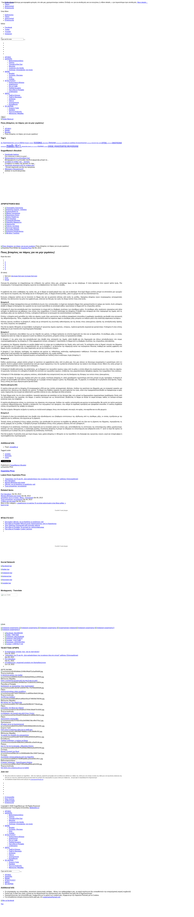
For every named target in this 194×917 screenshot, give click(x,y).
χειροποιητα (60, 146)
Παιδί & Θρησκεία (15, 851)
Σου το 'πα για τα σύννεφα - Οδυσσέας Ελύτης (17, 746)
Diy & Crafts (13, 840)
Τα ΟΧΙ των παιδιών (8, 697)
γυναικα (38, 142)
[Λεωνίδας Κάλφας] (12, 229)
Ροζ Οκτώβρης (10, 481)
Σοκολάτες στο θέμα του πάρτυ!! (12, 708)
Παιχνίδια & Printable (12, 523)
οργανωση (3, 146)
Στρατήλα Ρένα (26, 248)
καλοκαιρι (89, 142)
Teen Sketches (10, 525)
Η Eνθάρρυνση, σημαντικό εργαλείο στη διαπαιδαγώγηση (25, 662)
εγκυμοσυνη (59, 142)
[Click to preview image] (18, 246)
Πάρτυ (7, 16)
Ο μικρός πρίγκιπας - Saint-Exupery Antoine (16, 762)
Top (2, 904)
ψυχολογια (72, 146)
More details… (142, 2)
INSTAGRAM (19, 636)
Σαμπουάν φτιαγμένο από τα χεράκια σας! (19, 165)
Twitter (7, 29)
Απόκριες (12, 853)
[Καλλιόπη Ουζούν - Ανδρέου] (16, 209)
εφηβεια (73, 143)
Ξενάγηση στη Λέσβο (16, 822)
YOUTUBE (16, 640)
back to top (5, 505)
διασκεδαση (46, 142)
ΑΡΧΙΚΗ (8, 128)
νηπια (104, 142)
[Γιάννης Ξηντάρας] (12, 226)
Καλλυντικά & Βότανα (16, 837)
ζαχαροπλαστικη (81, 143)
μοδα (100, 142)
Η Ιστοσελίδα (9, 797)
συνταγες (35, 146)
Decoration (9, 522)
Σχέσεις (11, 833)
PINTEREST (18, 638)
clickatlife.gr (13, 447)
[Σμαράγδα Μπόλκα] (12, 220)
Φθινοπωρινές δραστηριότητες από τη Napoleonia (38, 523)
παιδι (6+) (14, 146)
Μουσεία (12, 820)
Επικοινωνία (9, 8)
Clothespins (13, 846)
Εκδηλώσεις (9, 15)
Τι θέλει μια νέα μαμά (8, 501)
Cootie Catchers (26, 529)
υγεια (51, 146)
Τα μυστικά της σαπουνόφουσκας (32, 527)
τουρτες (46, 146)
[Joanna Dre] (10, 224)
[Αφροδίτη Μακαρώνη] (13, 222)
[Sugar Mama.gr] (7, 119)
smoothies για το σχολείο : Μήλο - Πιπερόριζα (17, 498)
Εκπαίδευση (13, 858)
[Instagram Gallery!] (10, 628)
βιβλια (22, 143)
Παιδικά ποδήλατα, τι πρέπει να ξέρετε (14, 740)
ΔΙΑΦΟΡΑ (8, 813)
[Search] (21, 871)
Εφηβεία (12, 864)
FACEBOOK (18, 633)
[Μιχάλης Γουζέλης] (12, 233)
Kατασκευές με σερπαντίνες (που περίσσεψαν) (17, 686)
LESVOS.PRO (19, 642)
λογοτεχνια (95, 143)
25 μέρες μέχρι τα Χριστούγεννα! (12, 724)
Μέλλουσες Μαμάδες (16, 867)
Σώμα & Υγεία (14, 862)
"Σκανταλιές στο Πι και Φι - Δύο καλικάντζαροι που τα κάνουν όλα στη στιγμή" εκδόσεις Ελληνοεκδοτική (41, 479)
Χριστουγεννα (8, 143)
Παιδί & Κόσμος (14, 849)
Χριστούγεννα (14, 857)
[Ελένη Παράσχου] (12, 217)
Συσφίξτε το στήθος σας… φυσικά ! (17, 162)
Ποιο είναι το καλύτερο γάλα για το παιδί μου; (17, 729)
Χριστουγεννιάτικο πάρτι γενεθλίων (13, 691)
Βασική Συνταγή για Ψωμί (10, 751)
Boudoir (8, 132)
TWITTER (15, 635)
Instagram (8, 34)
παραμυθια (25, 146)
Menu (3, 117)
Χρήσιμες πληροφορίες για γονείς (21, 824)
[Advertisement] (61, 187)
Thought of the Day (16, 818)
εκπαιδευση (66, 143)
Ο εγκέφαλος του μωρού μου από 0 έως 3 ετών (17, 713)
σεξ (32, 146)
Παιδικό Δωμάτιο (15, 842)
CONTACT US (17, 644)
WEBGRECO (34, 808)
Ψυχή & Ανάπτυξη (15, 866)
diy (2, 143)
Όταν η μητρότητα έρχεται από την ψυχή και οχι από (19, 680)
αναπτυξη (17, 143)
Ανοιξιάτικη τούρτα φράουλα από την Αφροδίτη (17, 757)
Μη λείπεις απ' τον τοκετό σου (11, 702)
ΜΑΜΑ (7, 130)
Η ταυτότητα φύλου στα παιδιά (11, 675)
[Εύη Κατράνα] (10, 219)
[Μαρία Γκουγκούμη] (12, 213)
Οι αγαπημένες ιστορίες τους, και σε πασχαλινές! (22, 652)
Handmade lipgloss (12, 154)
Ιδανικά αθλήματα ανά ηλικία (15, 482)
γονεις (31, 143)
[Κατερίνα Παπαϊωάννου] (14, 231)
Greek (9, 595)
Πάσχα (11, 855)
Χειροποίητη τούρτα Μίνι (9, 719)
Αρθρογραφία (10, 801)
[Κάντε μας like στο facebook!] (10, 900)
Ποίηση (11, 817)
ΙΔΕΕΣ (7, 847)
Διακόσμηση (13, 838)
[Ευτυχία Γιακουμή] (12, 228)
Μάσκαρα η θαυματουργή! (14, 169)
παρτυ (30, 146)
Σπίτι (10, 831)
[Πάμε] (24, 39)
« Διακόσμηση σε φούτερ (25, 503)
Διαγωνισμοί (9, 6)
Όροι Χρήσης (9, 799)
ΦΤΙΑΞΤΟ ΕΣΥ (10, 835)
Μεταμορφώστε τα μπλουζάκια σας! (17, 158)
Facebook (8, 27)
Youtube (8, 32)
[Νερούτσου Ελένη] (12, 215)
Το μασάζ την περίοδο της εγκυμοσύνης (15, 735)
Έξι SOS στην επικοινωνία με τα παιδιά (15, 768)
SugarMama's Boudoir (18, 465)
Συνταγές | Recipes (16, 829)
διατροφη (53, 143)
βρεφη (27, 143)
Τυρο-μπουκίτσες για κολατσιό (15, 486)
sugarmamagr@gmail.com (36, 779)
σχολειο (40, 146)
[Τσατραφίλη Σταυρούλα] (14, 208)
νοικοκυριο (109, 142)
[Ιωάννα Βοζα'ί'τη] (11, 211)
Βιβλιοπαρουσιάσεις (16, 815)
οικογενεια (117, 142)
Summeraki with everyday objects (28, 525)
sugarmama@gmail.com (51, 897)
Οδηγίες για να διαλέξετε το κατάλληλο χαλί (20, 484)
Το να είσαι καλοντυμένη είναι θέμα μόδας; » (50, 503)
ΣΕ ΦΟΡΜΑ (9, 860)
